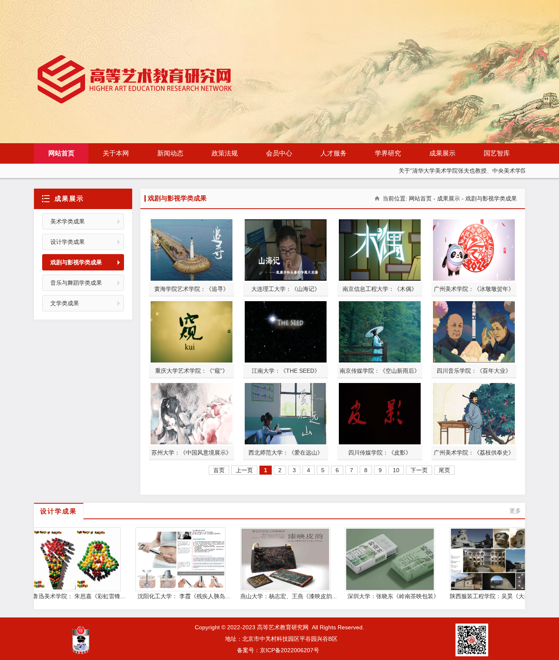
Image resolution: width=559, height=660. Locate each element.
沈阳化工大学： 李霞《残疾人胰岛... (173, 596)
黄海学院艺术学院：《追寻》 (191, 289)
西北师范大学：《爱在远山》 (285, 452)
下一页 (419, 470)
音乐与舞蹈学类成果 (76, 282)
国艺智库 (497, 153)
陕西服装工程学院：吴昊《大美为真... (487, 596)
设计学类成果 (67, 242)
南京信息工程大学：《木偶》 (380, 289)
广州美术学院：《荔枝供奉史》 (474, 452)
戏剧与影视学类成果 (76, 262)
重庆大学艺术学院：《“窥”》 (191, 370)
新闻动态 (170, 153)
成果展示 (442, 153)
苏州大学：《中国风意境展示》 (191, 452)
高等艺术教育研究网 (283, 627)
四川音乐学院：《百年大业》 (474, 370)
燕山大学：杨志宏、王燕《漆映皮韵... (278, 596)
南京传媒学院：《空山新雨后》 (380, 370)
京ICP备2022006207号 (289, 650)
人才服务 (333, 153)
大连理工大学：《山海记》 (285, 289)
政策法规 (225, 153)
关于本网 (116, 153)
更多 (515, 510)
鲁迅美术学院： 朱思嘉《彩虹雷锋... (68, 596)
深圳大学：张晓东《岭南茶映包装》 (382, 596)
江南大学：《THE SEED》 (286, 370)
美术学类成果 (67, 221)
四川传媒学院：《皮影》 (379, 452)
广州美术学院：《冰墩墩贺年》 (474, 289)
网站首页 (61, 153)
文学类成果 (64, 303)
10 (396, 470)
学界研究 (388, 153)
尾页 (444, 470)
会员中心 (279, 153)
